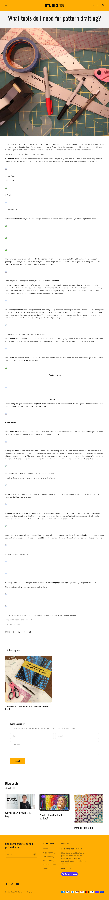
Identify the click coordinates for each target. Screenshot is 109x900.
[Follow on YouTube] (17, 884)
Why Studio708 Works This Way (18, 814)
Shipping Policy (49, 852)
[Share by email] (30, 632)
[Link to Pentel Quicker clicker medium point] (54, 202)
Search (46, 849)
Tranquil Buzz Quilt (83, 828)
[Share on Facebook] (13, 632)
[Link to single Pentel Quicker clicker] (54, 169)
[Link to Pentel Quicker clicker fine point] (54, 188)
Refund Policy (48, 856)
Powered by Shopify (25, 892)
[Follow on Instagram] (12, 884)
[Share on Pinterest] (24, 632)
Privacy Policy (51, 728)
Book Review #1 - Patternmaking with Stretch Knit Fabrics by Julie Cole (27, 707)
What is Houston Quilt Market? (50, 816)
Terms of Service (65, 728)
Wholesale (47, 868)
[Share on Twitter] (19, 632)
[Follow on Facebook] (6, 884)
